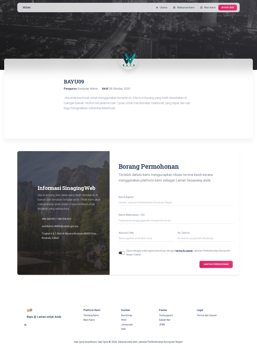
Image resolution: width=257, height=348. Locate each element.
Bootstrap (126, 315)
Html (123, 319)
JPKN (162, 324)
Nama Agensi (126, 197)
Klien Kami (208, 7)
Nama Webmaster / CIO (132, 214)
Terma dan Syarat (207, 315)
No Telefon (184, 232)
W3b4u (27, 7)
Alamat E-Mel (126, 232)
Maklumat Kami (183, 7)
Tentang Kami (91, 315)
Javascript (127, 324)
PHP (123, 329)
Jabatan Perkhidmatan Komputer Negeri (160, 341)
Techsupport (166, 315)
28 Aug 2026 (227, 7)
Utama (161, 7)
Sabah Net (164, 319)
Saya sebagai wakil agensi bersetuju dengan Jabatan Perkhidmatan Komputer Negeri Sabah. (178, 252)
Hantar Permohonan (216, 264)
